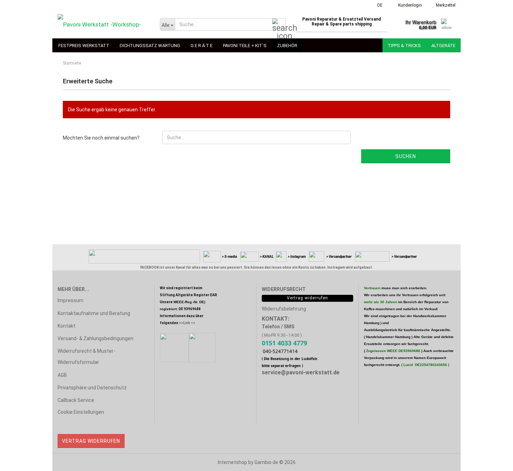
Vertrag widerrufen (91, 441)
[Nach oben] (493, 460)
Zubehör (287, 45)
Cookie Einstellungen (81, 412)
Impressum (70, 300)
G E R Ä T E (202, 45)
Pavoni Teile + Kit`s (245, 45)
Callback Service (76, 400)
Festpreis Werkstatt (83, 45)
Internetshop (232, 462)
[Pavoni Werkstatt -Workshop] (103, 24)
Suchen (405, 156)
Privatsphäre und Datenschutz (92, 387)
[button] (378, 5)
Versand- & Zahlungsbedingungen (95, 338)
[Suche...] (278, 24)
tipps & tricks (404, 45)
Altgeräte (443, 45)
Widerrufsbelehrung (284, 309)
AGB (62, 375)
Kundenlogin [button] (409, 5)
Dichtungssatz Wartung (150, 45)
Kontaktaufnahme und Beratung (94, 313)
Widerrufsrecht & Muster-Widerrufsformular (86, 356)
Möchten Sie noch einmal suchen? (101, 138)
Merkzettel (444, 5)
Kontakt (66, 326)
